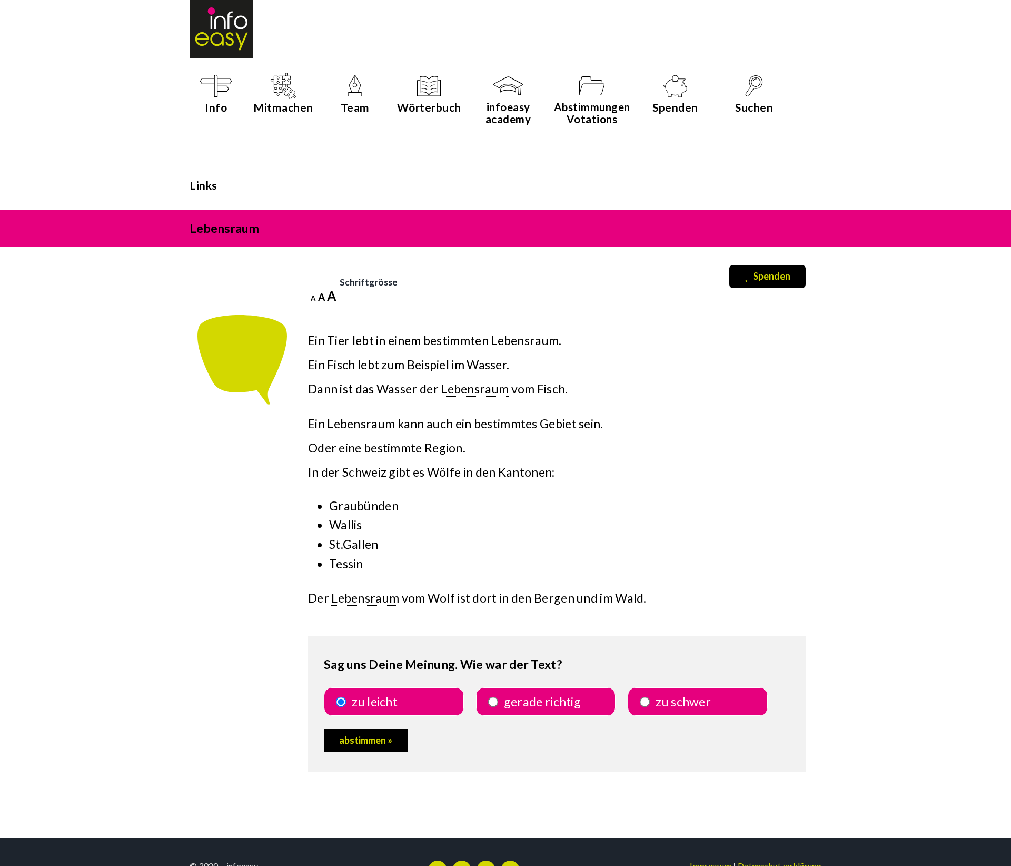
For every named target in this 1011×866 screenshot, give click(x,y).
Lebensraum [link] (525, 340)
